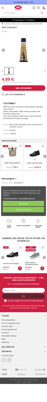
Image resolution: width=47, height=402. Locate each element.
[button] (43, 20)
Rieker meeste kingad (34, 163)
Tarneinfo (5, 333)
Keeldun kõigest (23, 210)
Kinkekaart (6, 342)
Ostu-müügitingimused (11, 323)
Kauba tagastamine (9, 329)
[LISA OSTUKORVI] (20, 268)
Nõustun (23, 203)
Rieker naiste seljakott (12, 163)
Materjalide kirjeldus (9, 336)
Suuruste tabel (7, 326)
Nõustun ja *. (26, 301)
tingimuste (19, 301)
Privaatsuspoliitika (8, 320)
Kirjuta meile (8, 355)
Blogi (3, 339)
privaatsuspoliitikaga (34, 301)
